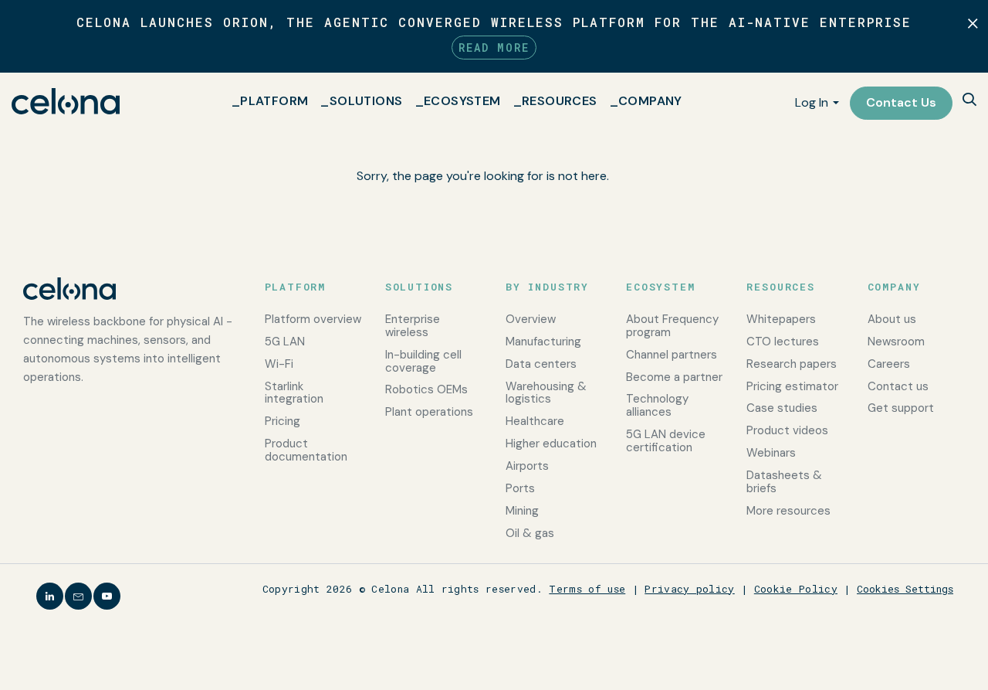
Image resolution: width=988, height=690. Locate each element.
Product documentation (306, 450)
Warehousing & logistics (546, 393)
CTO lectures (782, 341)
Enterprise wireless (412, 325)
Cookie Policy (795, 589)
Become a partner (674, 377)
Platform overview (313, 319)
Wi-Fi (279, 364)
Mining (522, 510)
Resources (559, 101)
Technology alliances (657, 405)
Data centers (541, 364)
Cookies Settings (905, 589)
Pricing (282, 421)
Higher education (551, 443)
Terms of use (587, 589)
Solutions (366, 101)
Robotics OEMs (426, 389)
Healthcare (535, 421)
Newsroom (896, 341)
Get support (901, 408)
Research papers (791, 364)
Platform (274, 101)
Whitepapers (781, 319)
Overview (531, 319)
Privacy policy (690, 589)
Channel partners (671, 354)
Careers (889, 364)
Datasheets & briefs (784, 481)
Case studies (781, 408)
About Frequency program (672, 325)
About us (892, 319)
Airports (527, 466)
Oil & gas (530, 533)
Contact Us (901, 102)
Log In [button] (811, 102)
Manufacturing (543, 341)
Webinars (771, 453)
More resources (788, 510)
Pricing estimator (792, 386)
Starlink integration (294, 393)
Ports (520, 488)
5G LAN (285, 341)
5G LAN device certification (665, 441)
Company (650, 101)
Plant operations (429, 412)
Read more (494, 47)
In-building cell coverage (423, 361)
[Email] (78, 596)
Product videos (787, 430)
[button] (969, 101)
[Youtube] (106, 596)
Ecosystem (462, 101)
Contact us (898, 386)
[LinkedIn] (49, 596)
